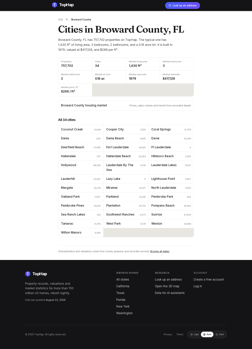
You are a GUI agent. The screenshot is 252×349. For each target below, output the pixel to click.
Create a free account (209, 279)
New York (122, 306)
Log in (198, 286)
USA (60, 19)
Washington (124, 313)
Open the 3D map (167, 286)
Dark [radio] (221, 334)
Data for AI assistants (170, 293)
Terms (179, 334)
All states (122, 279)
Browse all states (159, 251)
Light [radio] (196, 334)
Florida (120, 299)
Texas (120, 293)
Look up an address (185, 5)
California (122, 286)
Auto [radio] (209, 334)
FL (67, 19)
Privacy (168, 334)
